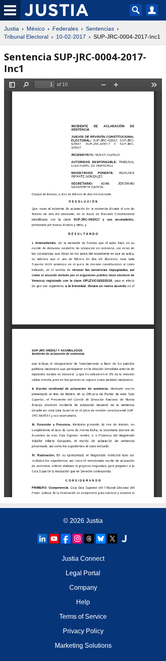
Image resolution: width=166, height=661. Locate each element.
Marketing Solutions (83, 645)
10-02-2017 (71, 36)
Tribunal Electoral (26, 36)
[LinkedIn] (42, 538)
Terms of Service (83, 616)
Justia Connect (83, 558)
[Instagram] (77, 538)
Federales (65, 28)
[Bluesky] (101, 538)
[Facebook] (66, 538)
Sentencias (100, 28)
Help (83, 602)
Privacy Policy (83, 631)
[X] (112, 538)
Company (83, 587)
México (36, 28)
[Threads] (89, 538)
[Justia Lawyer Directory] (124, 538)
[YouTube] (54, 538)
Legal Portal (83, 573)
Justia (11, 28)
